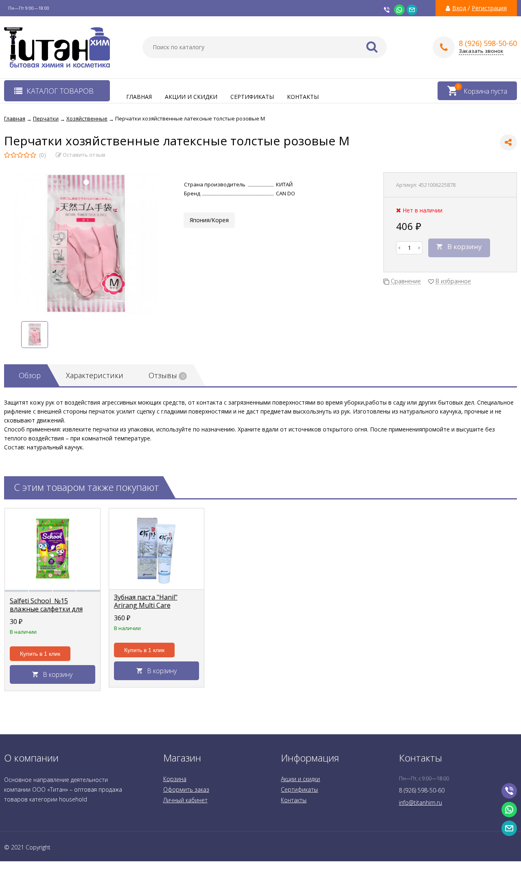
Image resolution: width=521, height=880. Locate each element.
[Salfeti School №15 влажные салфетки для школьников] (52, 549)
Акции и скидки (191, 97)
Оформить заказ (186, 789)
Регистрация (489, 8)
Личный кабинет (185, 800)
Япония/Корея (209, 220)
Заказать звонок (481, 51)
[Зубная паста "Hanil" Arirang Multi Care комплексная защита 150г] (156, 549)
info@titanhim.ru (420, 802)
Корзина (174, 779)
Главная (139, 97)
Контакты (303, 97)
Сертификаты (252, 97)
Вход (459, 8)
